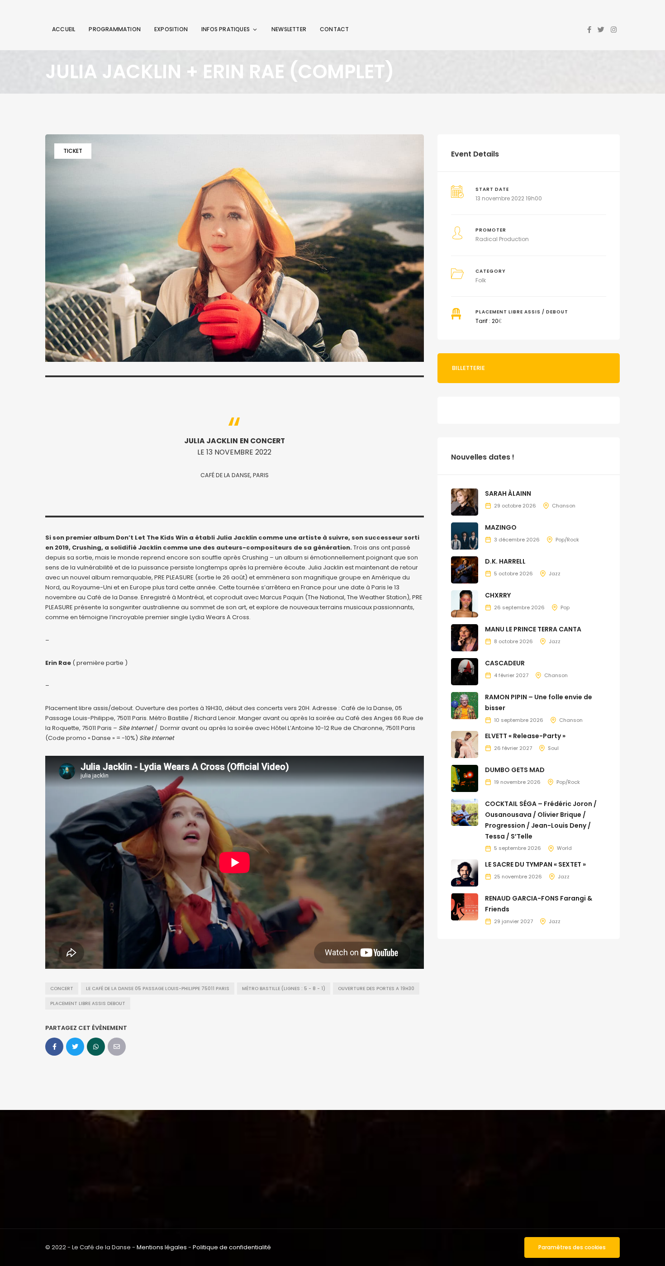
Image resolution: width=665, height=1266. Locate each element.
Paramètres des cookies (572, 1247)
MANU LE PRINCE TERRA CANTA (533, 629)
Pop (565, 607)
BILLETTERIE (468, 368)
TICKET (72, 151)
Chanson (563, 505)
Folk (480, 280)
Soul (553, 748)
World (564, 848)
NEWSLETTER (288, 29)
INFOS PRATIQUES (225, 29)
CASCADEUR (505, 663)
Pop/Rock (567, 539)
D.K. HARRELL (505, 561)
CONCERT (61, 988)
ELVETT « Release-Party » (525, 735)
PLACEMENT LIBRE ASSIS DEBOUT (87, 1003)
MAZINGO (501, 527)
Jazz (554, 573)
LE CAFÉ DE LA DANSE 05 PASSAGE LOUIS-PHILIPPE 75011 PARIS (157, 988)
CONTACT (334, 29)
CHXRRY (498, 595)
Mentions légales (162, 1247)
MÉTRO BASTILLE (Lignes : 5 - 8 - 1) (283, 988)
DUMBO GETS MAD (515, 769)
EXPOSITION (171, 29)
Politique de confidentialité (232, 1247)
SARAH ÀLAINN (508, 493)
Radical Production (502, 239)
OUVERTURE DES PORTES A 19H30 (376, 988)
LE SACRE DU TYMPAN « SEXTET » (535, 864)
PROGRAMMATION (115, 29)
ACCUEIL (63, 29)
